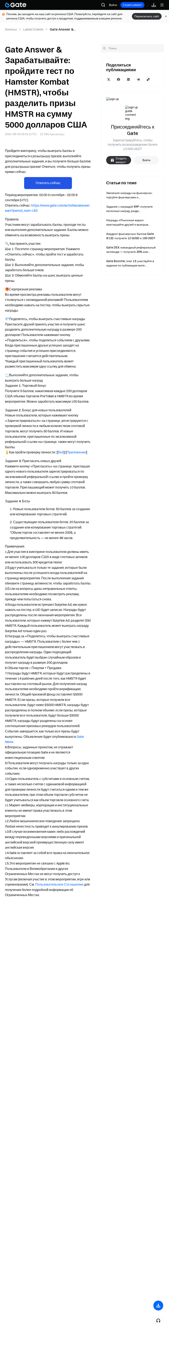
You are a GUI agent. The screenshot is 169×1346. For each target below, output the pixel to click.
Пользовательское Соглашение (59, 884)
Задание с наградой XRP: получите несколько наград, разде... (129, 209)
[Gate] (15, 4)
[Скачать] (158, 1306)
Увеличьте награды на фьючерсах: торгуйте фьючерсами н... (129, 195)
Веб (61, 452)
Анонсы (11, 29)
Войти (113, 5)
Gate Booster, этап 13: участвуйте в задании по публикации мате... (130, 263)
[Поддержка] (158, 1320)
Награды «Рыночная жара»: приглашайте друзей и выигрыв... (128, 222)
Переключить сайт (146, 16)
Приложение (76, 452)
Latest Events (33, 29)
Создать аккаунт (132, 4)
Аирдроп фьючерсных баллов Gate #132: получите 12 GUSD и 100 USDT (130, 236)
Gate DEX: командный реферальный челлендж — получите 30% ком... (131, 250)
